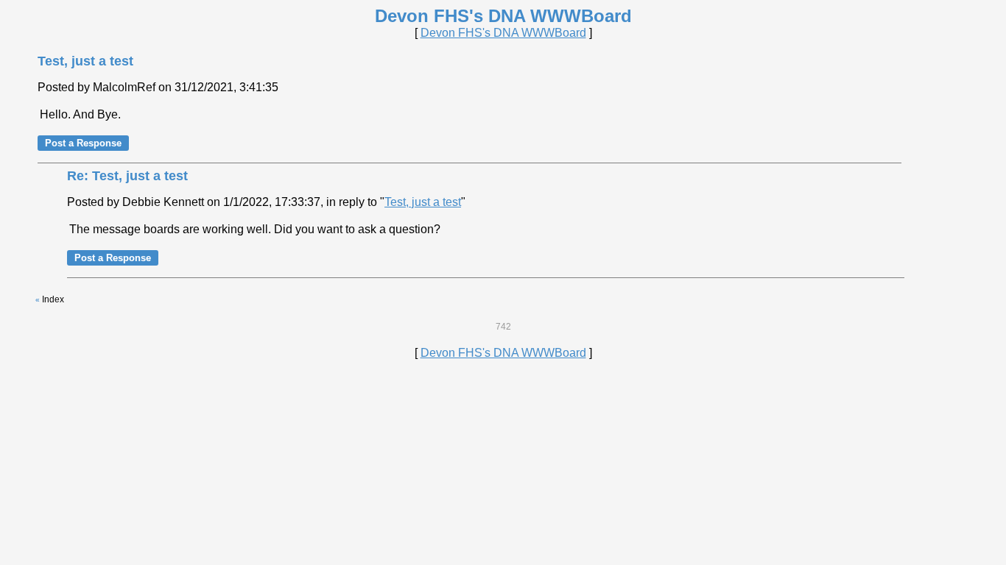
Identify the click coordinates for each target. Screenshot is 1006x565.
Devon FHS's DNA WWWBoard (503, 32)
